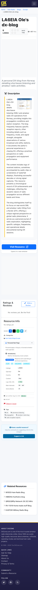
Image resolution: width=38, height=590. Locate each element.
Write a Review (29, 304)
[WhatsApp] (18, 331)
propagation (10, 415)
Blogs (19, 9)
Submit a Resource (8, 573)
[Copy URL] (25, 331)
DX (7, 412)
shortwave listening (18, 412)
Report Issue (11, 404)
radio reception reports (13, 417)
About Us (5, 558)
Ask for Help (6, 553)
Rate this (23, 31)
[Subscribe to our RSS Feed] (17, 582)
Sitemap (4, 555)
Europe (25, 9)
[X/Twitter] (14, 331)
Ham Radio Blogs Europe (12, 338)
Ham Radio (11, 9)
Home (3, 9)
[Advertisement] (19, 58)
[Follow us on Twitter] (3, 582)
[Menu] (34, 3)
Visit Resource (17, 247)
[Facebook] (10, 331)
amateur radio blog (23, 415)
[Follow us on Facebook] (10, 582)
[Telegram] (21, 331)
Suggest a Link (19, 436)
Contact (4, 561)
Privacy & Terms (7, 564)
